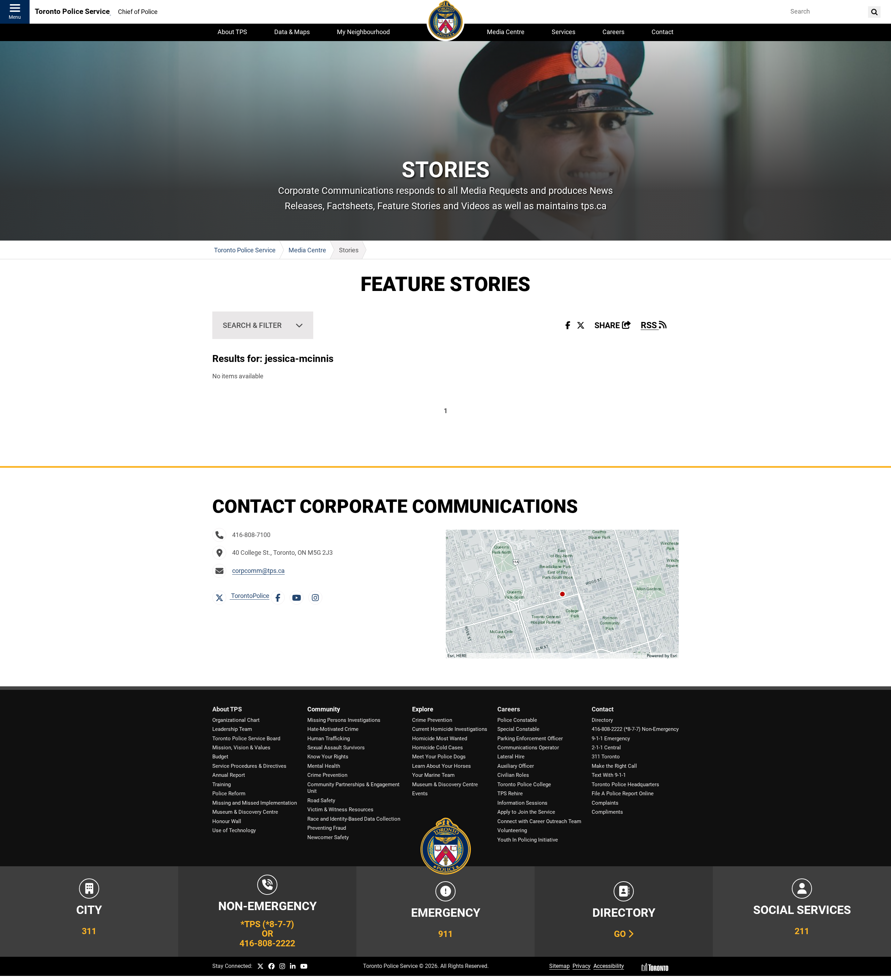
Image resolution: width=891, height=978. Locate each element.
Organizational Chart (236, 720)
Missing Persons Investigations (343, 720)
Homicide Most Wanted (439, 738)
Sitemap (559, 966)
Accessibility (608, 966)
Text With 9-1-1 (609, 775)
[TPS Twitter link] (260, 966)
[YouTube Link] (298, 595)
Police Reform (228, 793)
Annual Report (228, 775)
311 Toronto (606, 757)
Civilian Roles (513, 775)
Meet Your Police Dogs (439, 757)
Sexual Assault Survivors (336, 747)
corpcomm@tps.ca (258, 570)
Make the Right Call (614, 766)
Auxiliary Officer (515, 766)
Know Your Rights (327, 757)
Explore (422, 709)
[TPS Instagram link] (282, 966)
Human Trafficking (328, 738)
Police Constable (517, 720)
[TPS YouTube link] (304, 966)
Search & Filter (252, 325)
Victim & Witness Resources (340, 809)
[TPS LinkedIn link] (292, 966)
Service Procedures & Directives (249, 766)
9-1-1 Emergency (611, 738)
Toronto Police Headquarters (625, 784)
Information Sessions (522, 803)
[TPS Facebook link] (271, 966)
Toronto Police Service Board (246, 738)
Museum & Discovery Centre (245, 812)
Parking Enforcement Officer (530, 738)
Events (420, 793)
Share (612, 325)
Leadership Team (232, 729)
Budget (220, 757)
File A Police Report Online (623, 793)
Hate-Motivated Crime (332, 729)
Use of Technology (234, 830)
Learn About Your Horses (441, 766)
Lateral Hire (511, 757)
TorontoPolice (249, 595)
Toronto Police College (524, 784)
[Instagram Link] (317, 595)
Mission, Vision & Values (241, 747)
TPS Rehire (510, 793)
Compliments (607, 812)
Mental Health (323, 766)
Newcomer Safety (328, 837)
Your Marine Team (433, 775)
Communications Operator (528, 747)
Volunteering (512, 830)
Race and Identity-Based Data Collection (353, 819)
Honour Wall (226, 821)
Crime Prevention (327, 775)
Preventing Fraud (326, 828)
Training (221, 784)
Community (323, 709)
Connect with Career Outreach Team (539, 821)
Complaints (605, 803)
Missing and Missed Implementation (254, 803)
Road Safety (321, 800)
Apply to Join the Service (526, 812)
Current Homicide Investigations (449, 729)
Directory (602, 720)
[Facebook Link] (279, 595)
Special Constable (518, 729)
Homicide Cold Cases (437, 747)
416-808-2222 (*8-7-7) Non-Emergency (635, 729)
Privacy (582, 966)
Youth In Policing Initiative (527, 840)
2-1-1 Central (606, 747)
